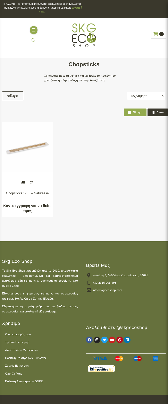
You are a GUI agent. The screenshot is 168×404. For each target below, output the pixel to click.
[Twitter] (104, 340)
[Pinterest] (119, 340)
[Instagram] (97, 340)
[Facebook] (89, 340)
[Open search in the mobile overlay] (34, 40)
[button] (33, 30)
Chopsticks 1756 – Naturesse (27, 193)
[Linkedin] (127, 340)
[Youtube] (112, 340)
